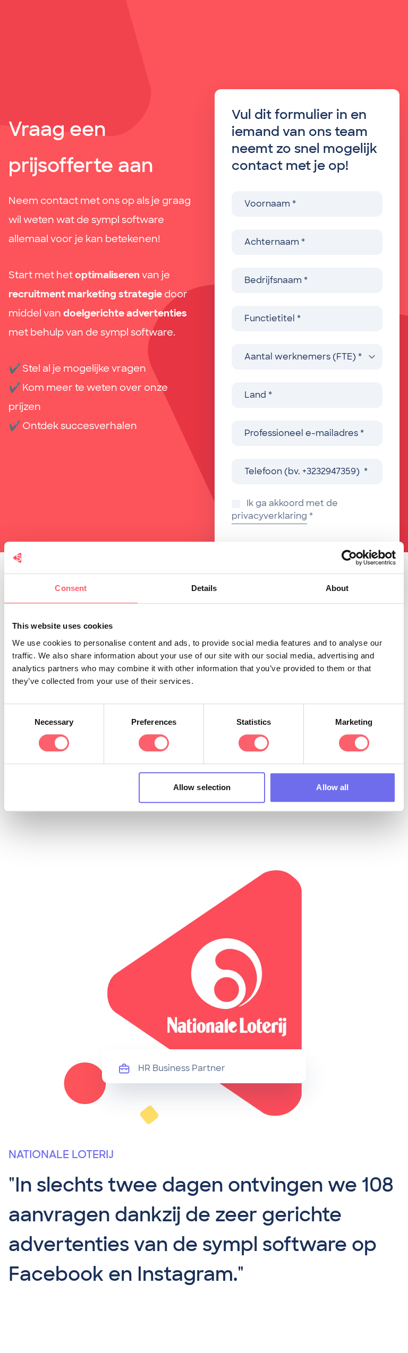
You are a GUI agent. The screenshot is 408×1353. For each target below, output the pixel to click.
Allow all (332, 787)
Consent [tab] (71, 588)
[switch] (154, 742)
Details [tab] (204, 588)
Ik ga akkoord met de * (285, 509)
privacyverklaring (269, 515)
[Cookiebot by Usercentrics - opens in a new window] (349, 558)
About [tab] (337, 588)
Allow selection (202, 787)
